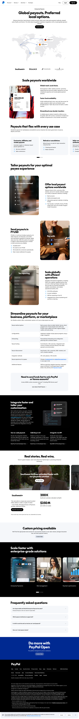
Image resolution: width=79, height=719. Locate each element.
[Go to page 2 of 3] (40, 157)
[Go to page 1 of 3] (38, 157)
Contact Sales (39, 26)
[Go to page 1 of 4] (37, 592)
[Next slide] (68, 146)
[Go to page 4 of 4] (42, 592)
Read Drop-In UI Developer (38, 443)
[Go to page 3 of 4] (41, 592)
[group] (25, 146)
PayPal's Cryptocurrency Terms (58, 702)
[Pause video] (64, 60)
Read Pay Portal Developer (18, 443)
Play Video (40, 480)
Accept (61, 715)
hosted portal (49, 359)
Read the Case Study (17, 509)
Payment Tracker (57, 367)
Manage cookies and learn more (34, 715)
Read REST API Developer (57, 443)
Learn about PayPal (38, 386)
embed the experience (60, 359)
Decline (69, 715)
